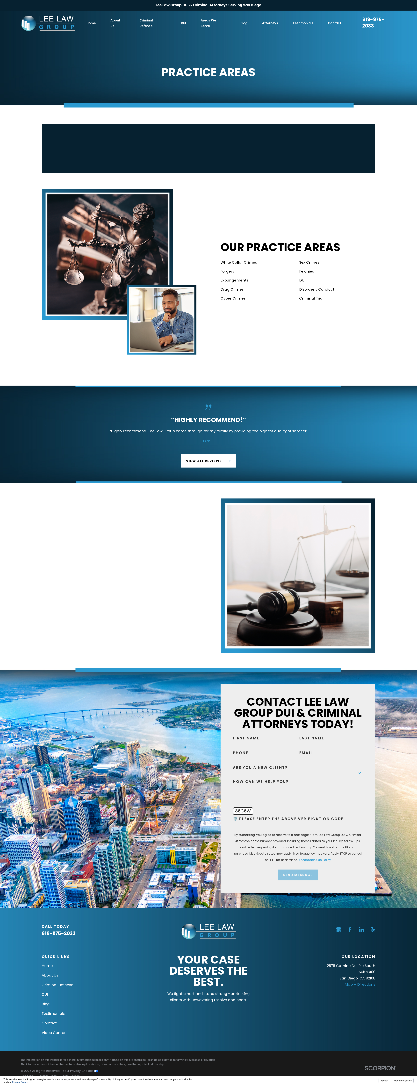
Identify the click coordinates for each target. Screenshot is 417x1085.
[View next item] (372, 423)
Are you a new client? (260, 768)
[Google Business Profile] (338, 929)
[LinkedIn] (361, 929)
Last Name (311, 738)
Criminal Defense (57, 984)
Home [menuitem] (91, 23)
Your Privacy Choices (78, 1071)
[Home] (48, 23)
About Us (50, 975)
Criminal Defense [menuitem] (146, 23)
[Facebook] (349, 929)
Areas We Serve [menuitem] (208, 23)
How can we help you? (261, 782)
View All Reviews (204, 461)
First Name (246, 738)
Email (306, 753)
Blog (46, 1003)
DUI (45, 994)
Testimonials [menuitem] (303, 23)
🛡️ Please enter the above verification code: (289, 819)
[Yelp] (372, 929)
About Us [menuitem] (115, 23)
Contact (49, 1023)
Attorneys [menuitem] (270, 23)
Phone (240, 753)
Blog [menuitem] (243, 23)
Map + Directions (360, 984)
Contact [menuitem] (334, 23)
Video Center (54, 1032)
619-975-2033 (373, 22)
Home (47, 965)
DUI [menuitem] (183, 23)
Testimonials (53, 1013)
